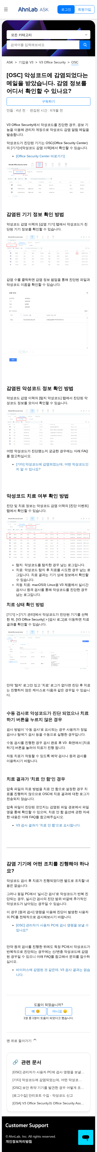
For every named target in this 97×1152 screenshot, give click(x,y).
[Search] (84, 44)
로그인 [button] (66, 9)
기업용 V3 (26, 62)
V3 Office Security (52, 62)
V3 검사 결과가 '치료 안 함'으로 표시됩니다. (48, 825)
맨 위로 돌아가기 (19, 1041)
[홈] (33, 9)
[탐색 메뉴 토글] (5, 9)
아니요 (57, 1011)
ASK (10, 62)
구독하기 (48, 101)
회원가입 (84, 9)
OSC (74, 62)
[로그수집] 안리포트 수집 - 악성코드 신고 (42, 1095)
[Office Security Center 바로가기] (40, 156)
